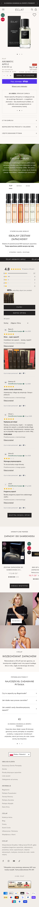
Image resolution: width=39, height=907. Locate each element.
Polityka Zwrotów (8, 800)
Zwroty (4, 769)
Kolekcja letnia (7, 817)
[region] (19, 729)
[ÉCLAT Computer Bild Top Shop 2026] (19, 884)
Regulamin (5, 790)
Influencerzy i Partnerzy (10, 831)
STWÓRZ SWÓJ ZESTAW (19, 252)
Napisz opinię (19, 313)
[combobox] (19, 754)
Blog (3, 821)
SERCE (19, 186)
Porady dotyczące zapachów (11, 772)
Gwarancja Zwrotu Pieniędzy (12, 765)
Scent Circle (6, 827)
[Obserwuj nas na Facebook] (3, 861)
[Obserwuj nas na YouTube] (14, 861)
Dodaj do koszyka (25, 75)
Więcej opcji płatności (19, 86)
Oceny (4, 824)
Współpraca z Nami (8, 834)
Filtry (19, 307)
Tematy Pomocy (7, 796)
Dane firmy (5, 807)
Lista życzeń (6, 776)
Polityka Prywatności (9, 793)
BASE (28, 186)
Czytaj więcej (8, 434)
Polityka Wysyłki (7, 803)
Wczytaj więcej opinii (19, 515)
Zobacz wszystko (19, 586)
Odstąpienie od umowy (10, 779)
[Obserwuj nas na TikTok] (19, 861)
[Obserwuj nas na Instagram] (8, 861)
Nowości (16, 621)
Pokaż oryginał (9, 346)
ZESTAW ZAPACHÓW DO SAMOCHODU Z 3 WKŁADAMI (13, 569)
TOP (10, 186)
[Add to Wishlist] (34, 15)
